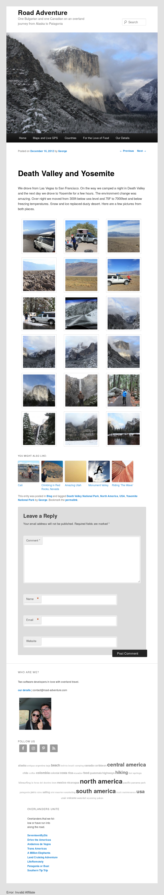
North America (109, 496)
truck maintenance (126, 792)
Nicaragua (73, 782)
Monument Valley (98, 485)
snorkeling (69, 792)
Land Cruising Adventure (42, 857)
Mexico (61, 782)
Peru (33, 792)
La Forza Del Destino (41, 782)
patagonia (25, 792)
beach (55, 765)
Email (32, 619)
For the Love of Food (96, 138)
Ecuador (78, 773)
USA (122, 496)
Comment (33, 540)
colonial (54, 773)
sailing (46, 792)
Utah (63, 798)
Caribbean (100, 765)
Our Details (123, 138)
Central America (126, 764)
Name (32, 598)
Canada (89, 765)
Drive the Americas (39, 840)
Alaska (22, 765)
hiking (121, 772)
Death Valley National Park (83, 496)
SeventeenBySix (37, 835)
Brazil (71, 765)
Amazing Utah (73, 485)
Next (141, 151)
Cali (20, 485)
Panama (135, 782)
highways (108, 773)
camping (79, 765)
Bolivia (64, 765)
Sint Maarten (57, 792)
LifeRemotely (35, 861)
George (62, 151)
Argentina (40, 765)
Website (31, 641)
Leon (54, 782)
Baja (48, 765)
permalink (71, 500)
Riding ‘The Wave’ (122, 485)
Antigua (31, 765)
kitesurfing (25, 782)
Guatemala (96, 773)
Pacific (127, 782)
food (86, 773)
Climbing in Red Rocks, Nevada (50, 487)
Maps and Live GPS (45, 138)
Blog (49, 496)
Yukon (100, 798)
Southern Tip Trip (37, 870)
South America (96, 791)
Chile (25, 773)
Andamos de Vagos (39, 844)
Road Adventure (42, 12)
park (143, 782)
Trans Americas (37, 848)
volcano (71, 798)
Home (22, 138)
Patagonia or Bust (38, 866)
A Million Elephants (38, 853)
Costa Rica (66, 773)
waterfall (81, 798)
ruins (39, 792)
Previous (127, 151)
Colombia (43, 773)
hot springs (135, 773)
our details (24, 690)
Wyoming (91, 798)
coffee (32, 773)
